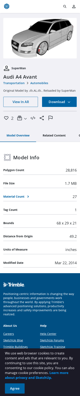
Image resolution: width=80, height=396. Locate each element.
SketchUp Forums (52, 340)
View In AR (21, 102)
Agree (14, 388)
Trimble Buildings (15, 347)
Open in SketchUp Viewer (40, 38)
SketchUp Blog (13, 340)
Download (57, 102)
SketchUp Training (52, 347)
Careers (8, 334)
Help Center (48, 334)
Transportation (14, 83)
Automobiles (39, 83)
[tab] (18, 135)
